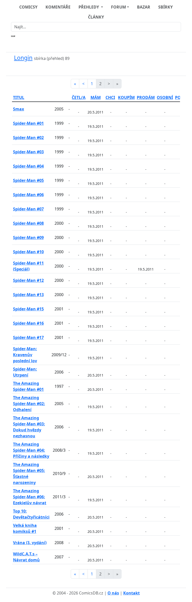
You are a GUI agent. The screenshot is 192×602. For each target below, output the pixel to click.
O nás (113, 593)
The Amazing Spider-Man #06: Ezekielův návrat (29, 497)
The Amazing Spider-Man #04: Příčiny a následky (31, 450)
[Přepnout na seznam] (99, 68)
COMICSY (28, 7)
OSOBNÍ (165, 97)
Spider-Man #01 (28, 123)
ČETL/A (79, 97)
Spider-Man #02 (28, 137)
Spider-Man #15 (28, 309)
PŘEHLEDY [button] (89, 7)
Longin (23, 58)
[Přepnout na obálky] (93, 68)
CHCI (110, 97)
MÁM (95, 97)
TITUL (18, 97)
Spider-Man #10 (28, 252)
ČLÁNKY (96, 17)
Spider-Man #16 (28, 323)
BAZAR (143, 7)
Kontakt (131, 593)
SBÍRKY (165, 7)
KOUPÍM (126, 97)
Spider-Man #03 (28, 152)
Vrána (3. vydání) (29, 542)
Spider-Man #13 (28, 294)
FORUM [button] (118, 7)
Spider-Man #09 (28, 237)
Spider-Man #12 (28, 280)
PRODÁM (146, 97)
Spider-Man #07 (28, 209)
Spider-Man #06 (28, 194)
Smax (18, 109)
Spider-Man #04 (28, 166)
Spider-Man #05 (28, 180)
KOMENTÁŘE (58, 7)
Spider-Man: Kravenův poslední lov (25, 355)
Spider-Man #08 (28, 223)
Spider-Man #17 (28, 337)
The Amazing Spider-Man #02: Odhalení (29, 403)
